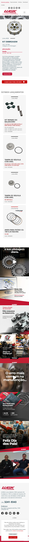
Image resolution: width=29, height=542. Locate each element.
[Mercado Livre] (19, 8)
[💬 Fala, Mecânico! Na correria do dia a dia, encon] (14, 348)
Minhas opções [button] (12, 534)
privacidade (20, 531)
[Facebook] (9, 8)
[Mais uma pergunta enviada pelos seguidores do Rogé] (14, 464)
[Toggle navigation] (24, 12)
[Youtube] (14, 8)
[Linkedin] (17, 8)
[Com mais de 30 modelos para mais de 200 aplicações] (14, 406)
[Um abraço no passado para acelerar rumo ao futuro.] (14, 290)
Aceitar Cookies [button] (12, 537)
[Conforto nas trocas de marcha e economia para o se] (14, 261)
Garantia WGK (7, 74)
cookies (14, 531)
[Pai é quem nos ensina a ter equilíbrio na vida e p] (14, 435)
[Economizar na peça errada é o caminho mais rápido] (14, 377)
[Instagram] (12, 8)
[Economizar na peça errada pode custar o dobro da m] (14, 319)
